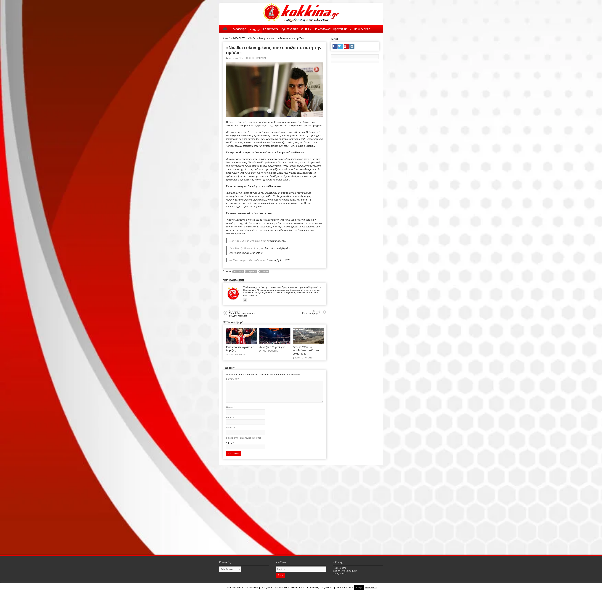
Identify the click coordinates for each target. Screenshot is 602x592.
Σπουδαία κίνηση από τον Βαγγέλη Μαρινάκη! (242, 313)
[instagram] (351, 46)
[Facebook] (335, 46)
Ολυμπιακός (251, 272)
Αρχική (225, 28)
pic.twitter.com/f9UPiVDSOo (246, 252)
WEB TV (306, 29)
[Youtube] (346, 46)
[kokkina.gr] (301, 12)
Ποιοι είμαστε (339, 567)
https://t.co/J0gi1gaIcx (277, 248)
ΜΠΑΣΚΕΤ (239, 38)
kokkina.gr (349, 586)
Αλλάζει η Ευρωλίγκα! (272, 347)
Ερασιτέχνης (271, 29)
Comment (232, 379)
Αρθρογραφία (289, 29)
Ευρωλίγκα (238, 272)
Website (230, 427)
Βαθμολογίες (362, 29)
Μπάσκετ (254, 29)
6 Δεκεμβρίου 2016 (278, 260)
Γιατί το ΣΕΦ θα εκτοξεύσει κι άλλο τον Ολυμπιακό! (306, 350)
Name (230, 407)
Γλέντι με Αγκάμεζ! (311, 312)
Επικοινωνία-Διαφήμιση (345, 570)
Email (230, 417)
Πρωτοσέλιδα (322, 29)
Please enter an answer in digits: (243, 437)
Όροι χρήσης (339, 573)
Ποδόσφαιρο (238, 29)
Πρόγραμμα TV (342, 29)
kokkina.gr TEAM (236, 58)
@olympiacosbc (276, 240)
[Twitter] (340, 46)
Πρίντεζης (264, 272)
